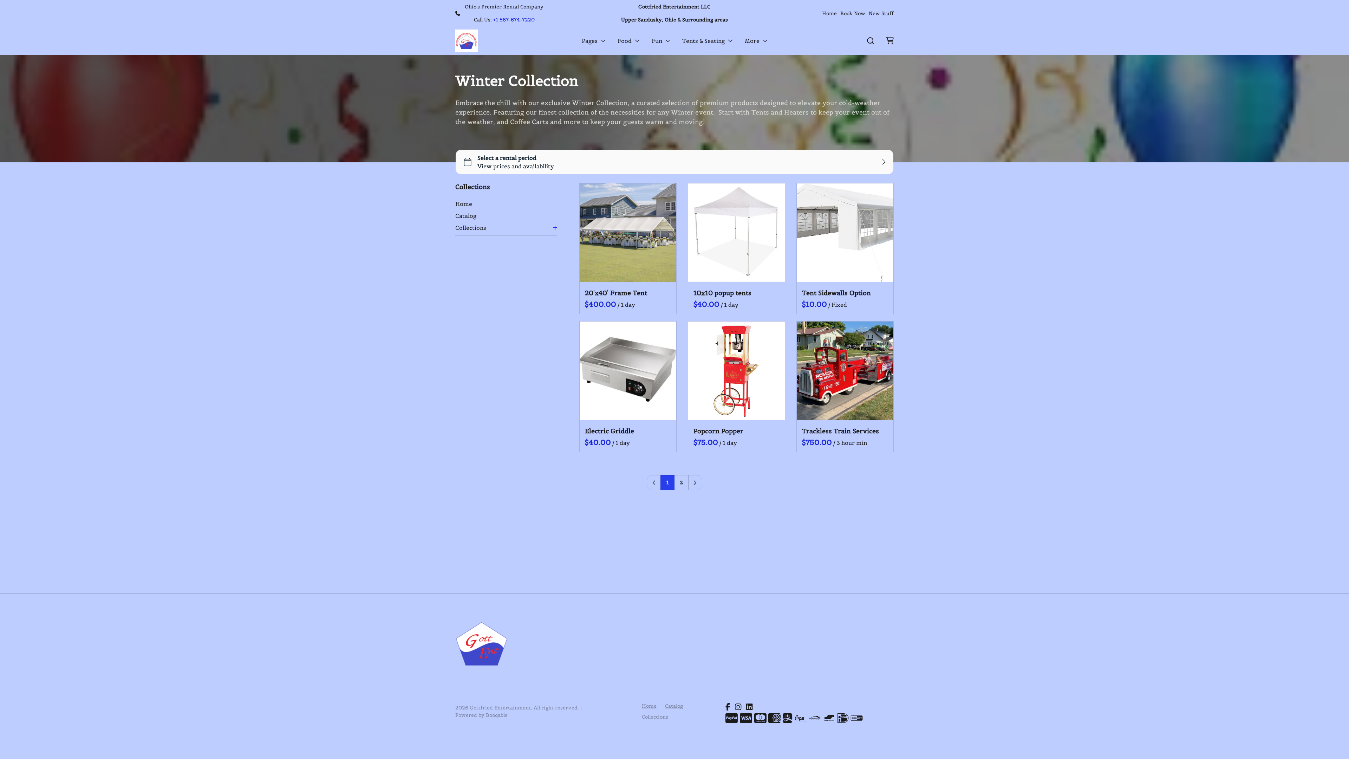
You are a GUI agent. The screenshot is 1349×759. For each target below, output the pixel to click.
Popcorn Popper (718, 431)
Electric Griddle (609, 431)
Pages (590, 40)
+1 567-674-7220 (514, 20)
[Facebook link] (727, 707)
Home (829, 13)
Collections (470, 227)
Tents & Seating (703, 40)
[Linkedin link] (749, 707)
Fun (657, 40)
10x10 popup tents (722, 293)
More (752, 40)
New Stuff (881, 13)
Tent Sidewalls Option (836, 293)
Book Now (852, 13)
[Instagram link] (738, 707)
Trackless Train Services (840, 431)
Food (625, 40)
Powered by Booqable (481, 715)
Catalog (465, 215)
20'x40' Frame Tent (616, 293)
